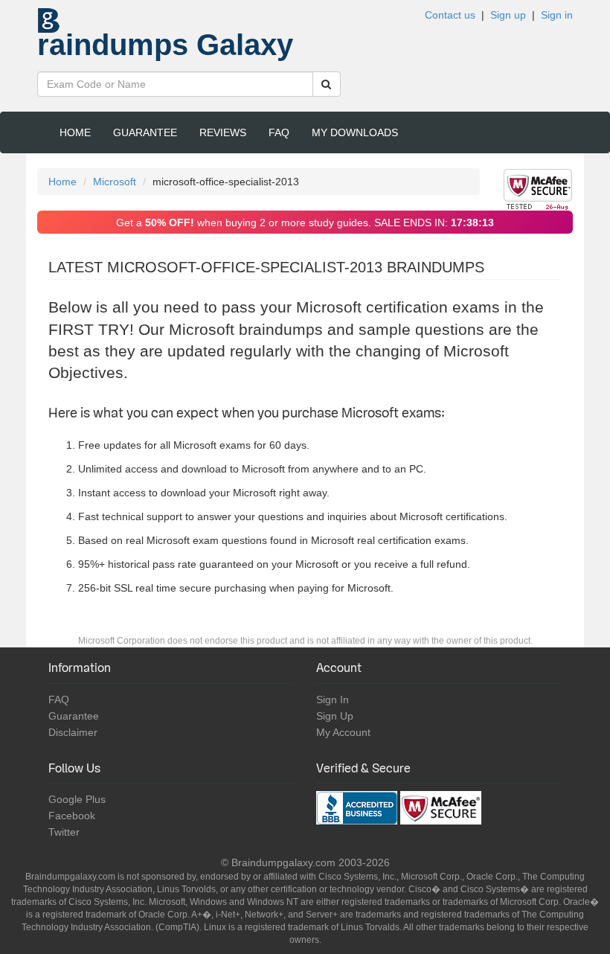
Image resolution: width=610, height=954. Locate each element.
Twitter (64, 832)
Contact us (450, 15)
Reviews (222, 132)
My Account (343, 732)
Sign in (557, 15)
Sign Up (334, 716)
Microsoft (114, 182)
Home (75, 132)
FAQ (279, 132)
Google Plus (77, 799)
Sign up (508, 15)
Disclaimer (72, 732)
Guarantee (145, 132)
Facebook (71, 816)
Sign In (332, 699)
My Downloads (355, 132)
